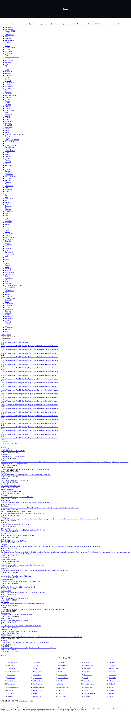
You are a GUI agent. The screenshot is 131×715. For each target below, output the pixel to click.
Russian (7, 160)
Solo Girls (8, 202)
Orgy (6, 143)
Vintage (7, 138)
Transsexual (9, 252)
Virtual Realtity (10, 151)
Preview (10, 31)
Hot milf (7, 307)
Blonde (7, 117)
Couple (7, 232)
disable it (116, 24)
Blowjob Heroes (6, 591)
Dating (7, 219)
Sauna (7, 267)
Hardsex (7, 243)
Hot (6, 167)
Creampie (8, 84)
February (9, 342)
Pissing (7, 158)
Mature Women (10, 40)
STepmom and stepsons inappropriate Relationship (17, 497)
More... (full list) (6, 335)
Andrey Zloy (5, 454)
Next (4, 447)
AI (6, 66)
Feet (6, 213)
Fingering (8, 149)
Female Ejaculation (11, 95)
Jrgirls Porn (10, 690)
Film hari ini (9, 27)
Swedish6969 (5, 500)
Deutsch (7, 42)
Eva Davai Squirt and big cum (10, 486)
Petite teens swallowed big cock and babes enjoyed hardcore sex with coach (25, 502)
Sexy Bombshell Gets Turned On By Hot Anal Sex (17, 535)
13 (14, 443)
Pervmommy (5, 495)
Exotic (7, 195)
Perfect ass (8, 296)
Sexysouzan (5, 602)
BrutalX (86, 678)
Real (6, 164)
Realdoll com (11, 678)
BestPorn (86, 662)
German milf (9, 211)
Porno (7, 263)
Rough (7, 64)
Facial (7, 191)
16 (18, 443)
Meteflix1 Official (6, 618)
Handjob (8, 97)
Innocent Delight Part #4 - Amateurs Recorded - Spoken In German (22, 513)
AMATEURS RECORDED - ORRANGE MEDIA (18, 511)
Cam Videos (9, 199)
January (3, 342)
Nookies (3, 585)
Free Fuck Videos (38, 684)
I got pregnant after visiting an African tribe (15, 524)
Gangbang (8, 114)
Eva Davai (4, 484)
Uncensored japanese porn (13, 285)
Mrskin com (112, 675)
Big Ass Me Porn (88, 665)
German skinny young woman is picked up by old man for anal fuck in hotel (25, 469)
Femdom (8, 173)
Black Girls (8, 125)
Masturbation (9, 60)
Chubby (7, 108)
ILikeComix (61, 662)
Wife (6, 112)
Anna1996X (5, 646)
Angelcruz (4, 569)
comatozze (4, 478)
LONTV (35, 665)
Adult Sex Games (38, 681)
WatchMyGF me (63, 678)
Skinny (7, 68)
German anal (9, 327)
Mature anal (9, 318)
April (17, 342)
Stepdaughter (9, 86)
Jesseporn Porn (37, 690)
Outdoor (7, 119)
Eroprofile (10, 696)
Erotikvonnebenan (7, 467)
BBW (7, 70)
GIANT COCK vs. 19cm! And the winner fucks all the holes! (21, 626)
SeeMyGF (36, 693)
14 (15, 443)
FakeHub (60, 684)
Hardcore (8, 38)
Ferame (3, 460)
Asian (7, 77)
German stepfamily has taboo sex (11, 491)
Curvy (7, 152)
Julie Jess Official (6, 629)
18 (6, 44)
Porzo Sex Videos (12, 662)
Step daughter (9, 272)
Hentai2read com (63, 696)
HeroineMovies (11, 681)
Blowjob (8, 136)
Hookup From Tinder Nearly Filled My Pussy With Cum (19, 631)
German (7, 46)
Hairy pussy (9, 175)
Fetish (7, 154)
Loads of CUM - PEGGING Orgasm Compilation (17, 615)
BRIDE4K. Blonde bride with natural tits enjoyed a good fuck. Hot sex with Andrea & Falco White (33, 609)
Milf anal (8, 313)
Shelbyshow (5, 550)
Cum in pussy (9, 303)
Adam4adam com (12, 687)
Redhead (8, 121)
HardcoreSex (11, 668)
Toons (7, 132)
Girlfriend (8, 178)
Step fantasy (9, 309)
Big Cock (8, 81)
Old (6, 257)
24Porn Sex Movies (114, 681)
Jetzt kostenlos (9, 35)
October (42, 346)
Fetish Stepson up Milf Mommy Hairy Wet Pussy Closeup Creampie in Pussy (26, 642)
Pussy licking (9, 186)
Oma (6, 276)
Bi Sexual (8, 169)
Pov (6, 90)
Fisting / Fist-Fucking (12, 140)
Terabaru (8, 222)
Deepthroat (8, 94)
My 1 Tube (61, 668)
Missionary (8, 123)
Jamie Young (5, 557)
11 (10, 443)
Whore (7, 331)
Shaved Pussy (9, 147)
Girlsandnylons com (38, 687)
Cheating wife (9, 291)
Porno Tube (112, 678)
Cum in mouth (9, 82)
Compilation (9, 75)
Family (7, 33)
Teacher (7, 315)
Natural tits (8, 71)
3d (6, 208)
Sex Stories (8, 221)
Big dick (7, 79)
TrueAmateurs (37, 675)
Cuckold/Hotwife (10, 88)
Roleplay (8, 270)
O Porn (111, 696)
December (54, 346)
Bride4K (3, 607)
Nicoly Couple (5, 563)
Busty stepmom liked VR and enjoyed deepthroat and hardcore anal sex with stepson (28, 648)
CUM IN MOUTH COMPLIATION (13, 451)
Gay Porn (8, 248)
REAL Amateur (10, 47)
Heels (7, 230)
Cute (6, 204)
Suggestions (9, 29)
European (8, 283)
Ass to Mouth (9, 237)
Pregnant (8, 182)
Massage (8, 73)
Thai (6, 200)
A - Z (5, 18)
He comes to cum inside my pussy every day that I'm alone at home (22, 565)
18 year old (8, 305)
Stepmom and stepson (12, 57)
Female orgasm (10, 287)
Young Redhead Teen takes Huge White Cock (16, 576)
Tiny (6, 289)
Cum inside (8, 300)
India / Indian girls (11, 176)
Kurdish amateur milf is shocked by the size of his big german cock (22, 603)
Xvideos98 (112, 684)
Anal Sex (8, 55)
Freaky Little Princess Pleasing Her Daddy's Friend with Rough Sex (23, 592)
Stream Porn (87, 681)
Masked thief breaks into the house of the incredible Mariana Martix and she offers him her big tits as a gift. (35, 570)
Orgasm (7, 49)
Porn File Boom (113, 668)
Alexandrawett (5, 624)
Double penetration (11, 145)
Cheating (8, 105)
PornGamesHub (62, 675)
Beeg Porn (10, 665)
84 (1, 447)
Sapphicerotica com (13, 672)
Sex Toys (8, 165)
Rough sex (8, 127)
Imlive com (112, 672)
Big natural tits (9, 141)
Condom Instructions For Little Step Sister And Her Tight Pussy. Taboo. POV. (26, 475)
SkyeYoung (4, 473)
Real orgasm (9, 239)
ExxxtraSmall (11, 675)
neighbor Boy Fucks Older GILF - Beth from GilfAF (18, 587)
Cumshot (8, 162)
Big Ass (7, 99)
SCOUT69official (6, 635)
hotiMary (4, 640)
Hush (2, 574)
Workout (8, 180)
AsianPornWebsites (89, 693)
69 (6, 326)
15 (17, 443)
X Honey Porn (113, 662)
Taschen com (11, 684)
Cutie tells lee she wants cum (14, 134)
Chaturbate (87, 672)
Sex (6, 261)
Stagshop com (88, 675)
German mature (10, 298)
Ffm (6, 215)
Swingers (8, 62)
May (20, 342)
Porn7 (60, 681)
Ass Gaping (9, 234)
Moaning (8, 269)
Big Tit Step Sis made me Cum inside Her (14, 480)
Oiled (6, 226)
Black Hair (8, 245)
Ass (6, 184)
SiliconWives (112, 665)
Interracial (8, 210)
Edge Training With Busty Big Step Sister (14, 598)
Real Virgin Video (63, 687)
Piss (6, 280)
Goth (6, 250)
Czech (7, 228)
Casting (7, 101)
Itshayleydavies (6, 528)
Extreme (7, 171)
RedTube (86, 690)
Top (2, 18)
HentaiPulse (10, 693)
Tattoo (7, 302)
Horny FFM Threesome (8, 559)
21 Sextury (4, 534)
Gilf (6, 246)
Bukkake (8, 241)
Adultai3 (3, 522)
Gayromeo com (37, 678)
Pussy (7, 130)
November (48, 346)
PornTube (61, 690)
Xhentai (111, 687)
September (36, 346)
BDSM (7, 103)
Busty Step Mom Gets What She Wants (13, 541)
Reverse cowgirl (10, 254)
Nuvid (60, 672)
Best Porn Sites (88, 687)
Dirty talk (8, 322)
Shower (7, 329)
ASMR (7, 187)
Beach (7, 259)
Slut (6, 292)
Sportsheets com (37, 696)
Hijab (6, 281)
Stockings (8, 206)
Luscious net (36, 662)
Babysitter (8, 316)
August (30, 346)
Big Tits (7, 59)
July (26, 342)
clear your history (105, 24)
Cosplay (7, 320)
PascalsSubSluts (37, 672)
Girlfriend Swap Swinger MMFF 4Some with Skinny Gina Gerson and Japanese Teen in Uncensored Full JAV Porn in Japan (41, 637)
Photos (7, 224)
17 (20, 443)
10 (9, 443)
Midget (7, 294)
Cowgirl (7, 116)
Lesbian (7, 106)
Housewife (8, 189)
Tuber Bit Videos (63, 665)
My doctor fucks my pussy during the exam (15, 620)
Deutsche (8, 235)
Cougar (7, 265)
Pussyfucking (9, 274)
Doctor (7, 193)
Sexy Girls (8, 51)
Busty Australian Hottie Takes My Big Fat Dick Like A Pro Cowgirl (23, 530)
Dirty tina (8, 311)
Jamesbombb (5, 449)
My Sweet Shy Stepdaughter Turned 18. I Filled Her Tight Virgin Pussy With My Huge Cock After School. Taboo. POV (40, 508)
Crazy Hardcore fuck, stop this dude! (13, 456)
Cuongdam (87, 696)
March (14, 342)
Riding (7, 256)
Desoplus (4, 517)
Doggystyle (8, 53)
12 (12, 443)
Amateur (8, 92)
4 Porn (35, 668)
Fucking (7, 324)
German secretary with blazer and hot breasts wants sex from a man (22, 581)
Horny (7, 197)
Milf (6, 36)
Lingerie (7, 156)
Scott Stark (4, 539)
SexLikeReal (87, 668)
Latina (7, 129)
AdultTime (112, 690)
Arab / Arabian (10, 110)
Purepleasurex (5, 613)
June (23, 342)
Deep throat (8, 278)
